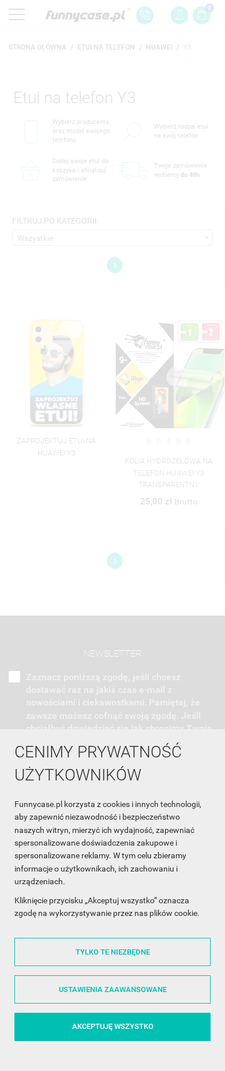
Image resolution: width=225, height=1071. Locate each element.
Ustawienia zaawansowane (113, 989)
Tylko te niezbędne (113, 952)
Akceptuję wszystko (112, 1026)
